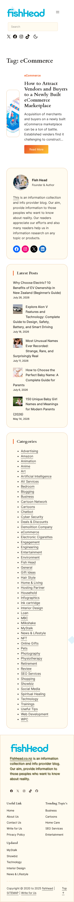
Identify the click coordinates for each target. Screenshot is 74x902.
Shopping (28, 679)
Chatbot (27, 512)
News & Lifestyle (33, 633)
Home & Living (32, 583)
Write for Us (28, 892)
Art (23, 471)
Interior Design (32, 608)
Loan (24, 613)
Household (29, 593)
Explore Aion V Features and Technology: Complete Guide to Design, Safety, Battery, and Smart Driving (36, 317)
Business (27, 496)
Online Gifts (29, 643)
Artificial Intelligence (36, 476)
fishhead (47, 888)
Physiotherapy (31, 658)
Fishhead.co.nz (21, 758)
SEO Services (31, 674)
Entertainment (31, 552)
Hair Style (28, 577)
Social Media (30, 689)
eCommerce (32, 75)
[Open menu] (57, 12)
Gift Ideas (28, 572)
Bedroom (28, 486)
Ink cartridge (30, 603)
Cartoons (28, 507)
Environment (30, 557)
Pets (24, 648)
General (26, 567)
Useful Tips (29, 709)
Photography (30, 653)
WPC (24, 719)
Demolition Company (36, 527)
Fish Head (28, 562)
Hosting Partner (33, 588)
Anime (25, 466)
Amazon (27, 456)
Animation (28, 461)
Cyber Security (32, 517)
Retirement (29, 663)
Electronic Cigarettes (36, 537)
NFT (24, 638)
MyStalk (27, 628)
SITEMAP (13, 892)
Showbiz (27, 684)
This (16, 197)
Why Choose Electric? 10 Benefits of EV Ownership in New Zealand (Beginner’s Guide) (37, 288)
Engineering (29, 547)
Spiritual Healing (33, 694)
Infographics (30, 598)
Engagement (30, 542)
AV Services (30, 481)
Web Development (34, 714)
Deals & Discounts (34, 522)
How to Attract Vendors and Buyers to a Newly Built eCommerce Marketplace (45, 94)
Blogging (27, 491)
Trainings (27, 704)
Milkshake (28, 623)
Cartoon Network (34, 502)
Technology (29, 699)
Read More (38, 151)
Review (26, 669)
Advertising (29, 451)
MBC (24, 618)
